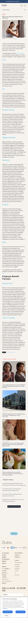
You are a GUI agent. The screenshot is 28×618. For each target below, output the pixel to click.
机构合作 (17, 555)
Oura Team (8, 38)
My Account (5, 579)
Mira (4, 242)
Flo (3, 89)
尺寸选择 (4, 570)
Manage (6, 615)
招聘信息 (4, 561)
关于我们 (4, 555)
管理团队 (4, 557)
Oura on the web (6, 581)
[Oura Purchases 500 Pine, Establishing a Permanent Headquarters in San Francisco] (14, 400)
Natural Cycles (8, 110)
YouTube (17, 575)
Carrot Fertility (8, 318)
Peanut (5, 205)
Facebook (17, 564)
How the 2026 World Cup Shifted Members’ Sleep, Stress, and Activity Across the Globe (12, 474)
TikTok (16, 570)
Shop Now (14, 533)
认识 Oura (4, 412)
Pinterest (17, 568)
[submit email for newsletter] (24, 594)
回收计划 (4, 572)
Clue (4, 60)
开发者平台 (17, 557)
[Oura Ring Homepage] (4, 5)
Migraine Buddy (8, 138)
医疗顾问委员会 (5, 559)
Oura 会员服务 (5, 568)
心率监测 (4, 577)
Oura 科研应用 (5, 441)
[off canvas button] (24, 9)
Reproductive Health (11, 352)
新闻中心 (4, 563)
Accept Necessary (20, 611)
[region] (14, 607)
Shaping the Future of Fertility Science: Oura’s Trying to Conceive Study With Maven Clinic (13, 445)
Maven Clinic (7, 284)
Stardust (6, 160)
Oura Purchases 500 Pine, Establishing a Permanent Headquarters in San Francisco (13, 415)
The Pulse (18, 562)
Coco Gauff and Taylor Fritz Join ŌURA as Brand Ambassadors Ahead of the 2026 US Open (13, 386)
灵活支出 (4, 575)
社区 (3, 14)
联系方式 (4, 583)
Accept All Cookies (8, 611)
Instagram (17, 566)
